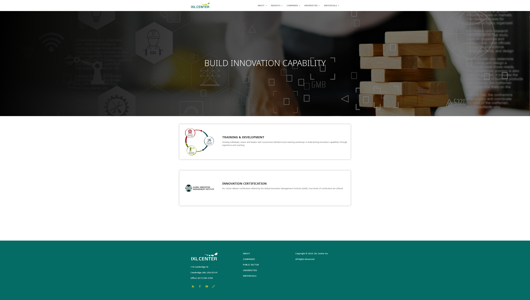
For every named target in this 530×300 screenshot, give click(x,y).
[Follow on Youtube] (206, 286)
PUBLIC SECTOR (251, 264)
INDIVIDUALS (330, 6)
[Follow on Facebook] (199, 286)
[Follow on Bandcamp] (213, 286)
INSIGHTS (275, 6)
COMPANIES (292, 6)
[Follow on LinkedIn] (192, 286)
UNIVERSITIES (311, 6)
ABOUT (261, 6)
